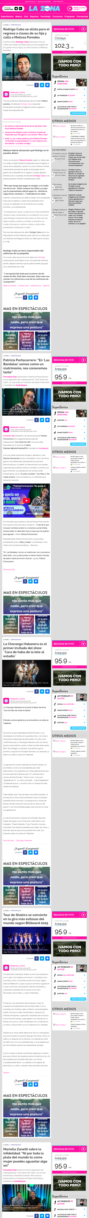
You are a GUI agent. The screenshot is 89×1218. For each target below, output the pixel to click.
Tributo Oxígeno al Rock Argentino (78, 468)
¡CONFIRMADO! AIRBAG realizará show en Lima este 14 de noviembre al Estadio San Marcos (78, 139)
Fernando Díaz (10, 377)
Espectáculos (7, 16)
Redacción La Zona (17, 92)
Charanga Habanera (24, 840)
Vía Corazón (76, 133)
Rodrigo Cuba (26, 104)
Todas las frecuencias (69, 52)
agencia (46, 286)
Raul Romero (8, 840)
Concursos (58, 16)
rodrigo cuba (23, 286)
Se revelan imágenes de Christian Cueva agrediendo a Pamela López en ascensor (77, 187)
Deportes (34, 16)
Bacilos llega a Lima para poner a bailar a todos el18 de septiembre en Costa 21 (78, 459)
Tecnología (45, 16)
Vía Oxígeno (76, 144)
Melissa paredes (9, 286)
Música (18, 16)
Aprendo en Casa (30, 1)
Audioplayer (21, 385)
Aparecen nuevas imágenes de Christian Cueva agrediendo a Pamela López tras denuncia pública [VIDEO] (76, 200)
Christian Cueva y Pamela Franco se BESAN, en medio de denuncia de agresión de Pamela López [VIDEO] (76, 175)
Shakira (6, 1073)
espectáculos (35, 286)
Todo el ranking (78, 113)
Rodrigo (42, 257)
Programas (70, 16)
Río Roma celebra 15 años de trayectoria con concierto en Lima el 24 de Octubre (78, 128)
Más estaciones (58, 1)
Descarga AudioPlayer (44, 1)
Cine (26, 16)
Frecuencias (82, 16)
